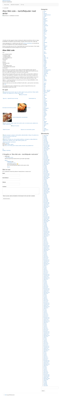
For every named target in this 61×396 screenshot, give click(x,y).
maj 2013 (45, 325)
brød (44, 26)
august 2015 (45, 293)
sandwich (45, 98)
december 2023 (46, 173)
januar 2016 (45, 287)
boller (44, 23)
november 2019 (46, 232)
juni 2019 (45, 238)
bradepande (45, 25)
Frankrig (45, 37)
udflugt (44, 122)
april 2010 (45, 370)
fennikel (10, 145)
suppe (44, 111)
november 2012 (46, 333)
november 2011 (46, 347)
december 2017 (46, 260)
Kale (6, 394)
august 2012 (45, 336)
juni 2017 (45, 267)
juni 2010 (45, 367)
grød (44, 44)
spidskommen (30, 145)
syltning (44, 115)
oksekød (45, 80)
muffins (44, 74)
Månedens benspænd (15, 4)
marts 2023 (45, 184)
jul (43, 54)
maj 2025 (45, 153)
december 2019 (46, 231)
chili (8, 145)
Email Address (6, 177)
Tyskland (45, 121)
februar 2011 (45, 358)
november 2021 (46, 203)
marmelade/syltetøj (47, 69)
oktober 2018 (45, 248)
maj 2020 (45, 225)
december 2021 (46, 202)
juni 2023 (45, 181)
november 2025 (46, 146)
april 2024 (45, 169)
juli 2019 (45, 237)
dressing (45, 31)
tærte (44, 116)
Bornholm (45, 24)
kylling (44, 59)
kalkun (44, 56)
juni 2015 (45, 295)
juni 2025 (45, 152)
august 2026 (45, 135)
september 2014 (46, 306)
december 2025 (46, 145)
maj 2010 (45, 368)
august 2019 (45, 236)
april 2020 (45, 226)
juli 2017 (45, 266)
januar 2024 (45, 172)
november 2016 (46, 275)
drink (44, 32)
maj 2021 (45, 210)
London (44, 63)
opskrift (44, 83)
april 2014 (45, 312)
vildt (44, 126)
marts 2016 (45, 285)
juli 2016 (45, 280)
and (44, 12)
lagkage (44, 60)
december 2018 (46, 245)
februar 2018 (45, 257)
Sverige (44, 113)
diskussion (45, 30)
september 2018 (46, 249)
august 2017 (45, 264)
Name (4, 173)
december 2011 (46, 346)
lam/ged (44, 61)
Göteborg (45, 42)
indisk (44, 48)
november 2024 (46, 160)
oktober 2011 (45, 348)
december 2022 (46, 188)
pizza (44, 87)
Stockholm (45, 110)
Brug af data (6, 4)
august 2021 (45, 207)
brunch (44, 28)
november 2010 (46, 361)
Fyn (44, 41)
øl (43, 81)
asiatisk (44, 16)
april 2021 (45, 212)
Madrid (44, 65)
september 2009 (46, 378)
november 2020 (46, 218)
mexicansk (45, 72)
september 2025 (46, 148)
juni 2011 (45, 353)
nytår (44, 78)
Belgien (44, 19)
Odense (44, 79)
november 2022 (46, 189)
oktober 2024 (45, 161)
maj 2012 (45, 340)
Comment (4, 186)
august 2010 (45, 365)
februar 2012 (45, 343)
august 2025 (45, 149)
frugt (44, 40)
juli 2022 (45, 194)
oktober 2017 (45, 262)
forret (44, 36)
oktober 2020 (45, 219)
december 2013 (46, 317)
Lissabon (45, 62)
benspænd (45, 20)
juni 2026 (45, 138)
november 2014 (46, 304)
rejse (44, 89)
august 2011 (45, 350)
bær (44, 17)
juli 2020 (45, 222)
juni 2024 (45, 166)
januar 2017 (45, 273)
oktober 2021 (45, 205)
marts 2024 (45, 170)
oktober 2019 (45, 233)
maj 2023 (45, 182)
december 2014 (46, 303)
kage (44, 55)
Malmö (44, 66)
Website (4, 182)
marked (44, 68)
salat (44, 97)
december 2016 (46, 274)
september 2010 (46, 364)
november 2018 (46, 246)
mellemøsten (45, 71)
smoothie (45, 105)
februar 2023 (45, 185)
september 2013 (46, 321)
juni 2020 (45, 224)
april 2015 (45, 298)
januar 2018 (45, 258)
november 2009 (46, 376)
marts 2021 (45, 213)
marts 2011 (45, 356)
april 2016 (45, 283)
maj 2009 (45, 383)
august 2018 (45, 250)
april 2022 (45, 197)
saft (44, 96)
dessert (44, 29)
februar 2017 (45, 272)
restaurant (45, 92)
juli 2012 (45, 337)
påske (44, 86)
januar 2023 (45, 187)
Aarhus (44, 11)
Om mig (22, 4)
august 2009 (45, 379)
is (43, 50)
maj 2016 (45, 282)
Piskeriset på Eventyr (6, 0)
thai (44, 117)
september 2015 (46, 292)
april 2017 (45, 269)
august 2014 (45, 307)
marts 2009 (45, 385)
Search (43, 390)
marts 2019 (45, 242)
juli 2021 (45, 208)
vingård (44, 128)
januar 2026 (45, 143)
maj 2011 (45, 354)
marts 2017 (45, 270)
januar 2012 (45, 345)
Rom (44, 93)
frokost (44, 38)
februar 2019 (45, 243)
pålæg (44, 84)
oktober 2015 (45, 291)
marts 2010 (45, 371)
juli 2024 (45, 165)
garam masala (15, 145)
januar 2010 (45, 373)
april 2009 (45, 384)
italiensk (44, 53)
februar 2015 (45, 300)
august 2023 (45, 178)
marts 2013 (45, 328)
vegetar (12, 144)
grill (44, 43)
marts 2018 (45, 256)
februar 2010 (45, 372)
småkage (45, 103)
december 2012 (46, 331)
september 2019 (46, 234)
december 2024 (46, 159)
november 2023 (46, 175)
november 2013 (46, 318)
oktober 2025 (45, 147)
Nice (44, 77)
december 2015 (46, 288)
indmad (44, 49)
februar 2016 (45, 286)
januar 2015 (45, 301)
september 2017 (46, 263)
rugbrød (44, 95)
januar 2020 (45, 230)
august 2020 (45, 221)
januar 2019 (45, 244)
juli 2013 (45, 323)
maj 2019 (45, 239)
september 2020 (46, 220)
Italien (44, 52)
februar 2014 (45, 315)
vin (43, 127)
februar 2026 (45, 142)
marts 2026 (45, 141)
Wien (44, 131)
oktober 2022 (45, 190)
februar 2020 (45, 228)
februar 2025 (45, 157)
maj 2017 (45, 268)
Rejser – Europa (46, 91)
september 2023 (46, 177)
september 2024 (46, 163)
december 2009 (46, 374)
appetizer (45, 13)
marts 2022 (45, 199)
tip (43, 120)
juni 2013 (45, 324)
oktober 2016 (45, 276)
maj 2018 (45, 254)
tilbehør (8, 144)
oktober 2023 (45, 176)
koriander (23, 145)
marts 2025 (45, 155)
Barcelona (45, 18)
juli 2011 (45, 352)
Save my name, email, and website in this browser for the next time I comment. (19, 195)
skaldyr (44, 102)
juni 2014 (45, 310)
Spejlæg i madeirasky (7, 150)
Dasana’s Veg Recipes (27, 43)
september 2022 (46, 191)
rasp (27, 145)
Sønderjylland (46, 108)
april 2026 (45, 140)
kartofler (20, 145)
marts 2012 (45, 342)
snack (44, 107)
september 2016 (46, 277)
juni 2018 (45, 252)
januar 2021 (45, 215)
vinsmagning (45, 129)
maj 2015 (45, 297)
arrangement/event (47, 14)
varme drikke (45, 123)
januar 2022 (45, 201)
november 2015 (46, 289)
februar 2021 (45, 214)
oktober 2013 (45, 319)
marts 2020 (45, 227)
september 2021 (46, 206)
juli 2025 (45, 151)
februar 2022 (45, 200)
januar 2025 (45, 158)
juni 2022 (45, 195)
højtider (44, 47)
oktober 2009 (45, 377)
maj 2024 (45, 167)
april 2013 (45, 327)
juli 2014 (45, 309)
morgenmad (45, 73)
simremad (45, 101)
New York (45, 75)
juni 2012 (45, 339)
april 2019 (45, 240)
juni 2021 (45, 209)
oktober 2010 (45, 362)
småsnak (45, 104)
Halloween (45, 46)
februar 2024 (45, 171)
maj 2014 (45, 311)
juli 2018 (45, 251)
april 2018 (45, 255)
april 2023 (45, 183)
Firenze (44, 34)
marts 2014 (45, 313)
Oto (3, 149)
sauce (44, 99)
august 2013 (45, 322)
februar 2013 (45, 329)
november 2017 (46, 261)
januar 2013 (45, 330)
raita (5, 84)
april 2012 (45, 341)
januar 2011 (45, 359)
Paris (44, 85)
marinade (45, 67)
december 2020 (46, 216)
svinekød (45, 114)
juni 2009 (45, 382)
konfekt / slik (45, 58)
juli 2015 (45, 294)
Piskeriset (7, 143)
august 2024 (45, 164)
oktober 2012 (45, 334)
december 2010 (46, 360)
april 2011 (45, 355)
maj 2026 (45, 139)
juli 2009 (45, 380)
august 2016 (45, 279)
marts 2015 (45, 299)
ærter (6, 145)
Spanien (45, 109)
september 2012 (46, 335)
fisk (44, 35)
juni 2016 (45, 281)
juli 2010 (45, 366)
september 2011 (46, 349)
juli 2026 (45, 136)
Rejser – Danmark (46, 90)
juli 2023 (45, 179)
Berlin (44, 22)
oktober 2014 (45, 305)
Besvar (6, 160)
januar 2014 (45, 316)
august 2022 (45, 193)
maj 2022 (45, 196)
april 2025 (45, 154)
